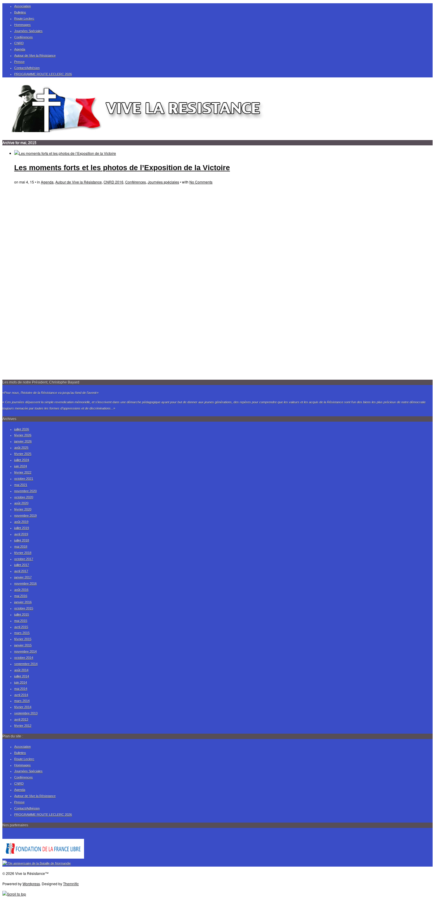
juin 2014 (20, 682)
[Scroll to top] (14, 893)
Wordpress (31, 883)
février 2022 (22, 472)
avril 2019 (21, 534)
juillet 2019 (21, 528)
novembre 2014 (25, 651)
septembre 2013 (26, 713)
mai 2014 (20, 689)
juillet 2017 (21, 565)
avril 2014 (21, 695)
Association (22, 6)
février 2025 (22, 454)
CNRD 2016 (113, 181)
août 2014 (21, 670)
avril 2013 (21, 719)
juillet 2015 (21, 614)
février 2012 (22, 725)
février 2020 (22, 509)
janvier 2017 (23, 577)
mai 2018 (20, 546)
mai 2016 (20, 596)
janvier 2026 (23, 441)
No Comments (200, 181)
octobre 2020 (23, 497)
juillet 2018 (21, 540)
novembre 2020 (25, 491)
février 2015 (22, 639)
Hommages (22, 25)
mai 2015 (20, 621)
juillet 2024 (21, 460)
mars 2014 (22, 701)
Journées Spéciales (28, 31)
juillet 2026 (21, 429)
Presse (19, 62)
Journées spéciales (163, 181)
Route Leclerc (24, 18)
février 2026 (22, 435)
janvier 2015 (23, 645)
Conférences (23, 37)
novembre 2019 (25, 515)
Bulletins (20, 12)
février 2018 (22, 553)
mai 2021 (20, 485)
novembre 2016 (25, 583)
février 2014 (22, 707)
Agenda (19, 49)
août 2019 (21, 522)
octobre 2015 (23, 608)
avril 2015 (21, 627)
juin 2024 (20, 466)
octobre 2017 (23, 559)
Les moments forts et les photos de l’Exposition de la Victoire (122, 167)
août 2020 (21, 503)
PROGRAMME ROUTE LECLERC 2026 (43, 74)
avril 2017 (21, 571)
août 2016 (21, 590)
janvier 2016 (23, 602)
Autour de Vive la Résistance (35, 55)
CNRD (19, 43)
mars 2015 (22, 633)
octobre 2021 (23, 478)
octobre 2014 (23, 657)
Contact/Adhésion (27, 68)
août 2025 (21, 447)
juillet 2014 (21, 676)
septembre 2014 (26, 664)
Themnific (71, 883)
